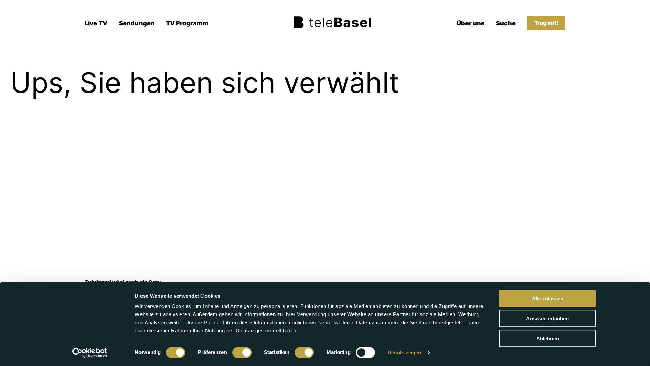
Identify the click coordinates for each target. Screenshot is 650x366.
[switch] (242, 352)
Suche (506, 23)
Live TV (96, 23)
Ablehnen (547, 338)
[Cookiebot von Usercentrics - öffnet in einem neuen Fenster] (90, 353)
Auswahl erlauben (547, 318)
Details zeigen (404, 352)
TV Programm (187, 23)
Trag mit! (546, 23)
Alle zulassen (547, 298)
